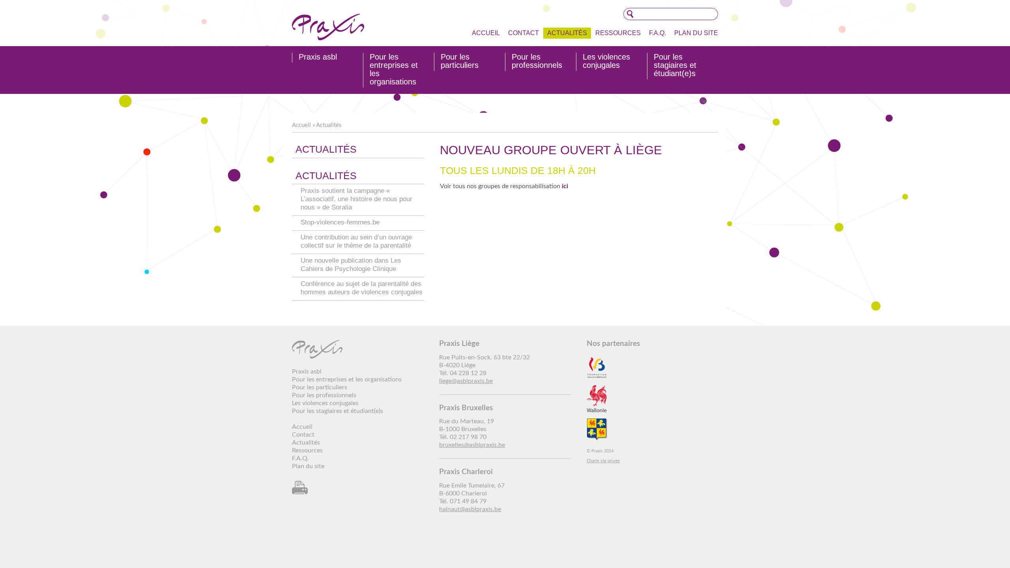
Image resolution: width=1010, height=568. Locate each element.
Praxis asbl (318, 57)
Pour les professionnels (537, 61)
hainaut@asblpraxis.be (470, 509)
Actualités (567, 33)
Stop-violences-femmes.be (340, 222)
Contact (523, 33)
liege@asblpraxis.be (466, 381)
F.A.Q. (657, 33)
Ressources (618, 33)
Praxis (328, 27)
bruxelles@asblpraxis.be (472, 445)
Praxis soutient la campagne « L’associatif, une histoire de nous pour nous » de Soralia (356, 199)
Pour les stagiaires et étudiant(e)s (675, 65)
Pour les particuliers (460, 61)
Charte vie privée (603, 461)
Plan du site (696, 33)
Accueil (486, 33)
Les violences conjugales (606, 61)
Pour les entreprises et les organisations (394, 69)
